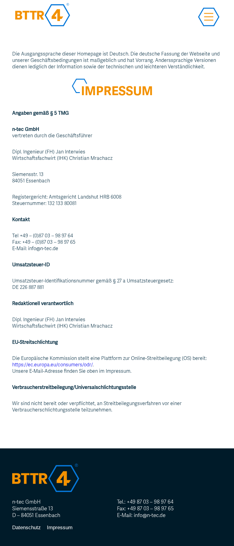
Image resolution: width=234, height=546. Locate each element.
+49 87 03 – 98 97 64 (150, 501)
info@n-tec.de (149, 515)
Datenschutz (26, 527)
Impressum (60, 527)
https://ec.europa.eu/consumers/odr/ (52, 364)
